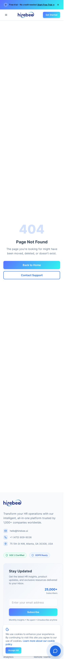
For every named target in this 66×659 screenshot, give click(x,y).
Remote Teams (42, 656)
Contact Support (32, 275)
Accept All (13, 650)
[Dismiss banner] (58, 4)
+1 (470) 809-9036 (21, 537)
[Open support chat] (55, 650)
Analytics (8, 656)
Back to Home (32, 265)
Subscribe (33, 612)
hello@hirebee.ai (19, 530)
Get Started (51, 15)
